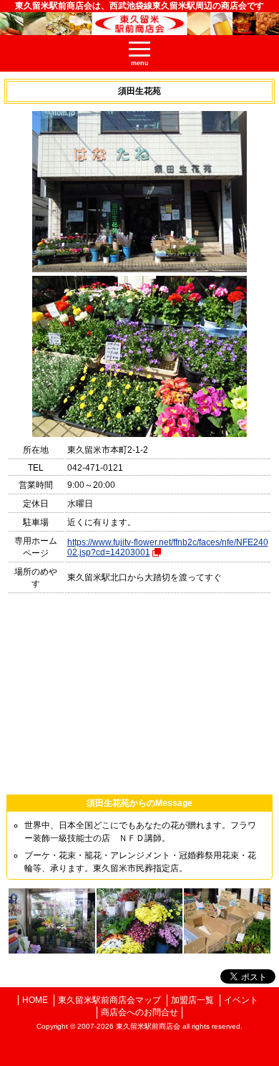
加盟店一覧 (192, 1000)
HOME (35, 1000)
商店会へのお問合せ (139, 1012)
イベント (241, 1000)
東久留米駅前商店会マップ (109, 1000)
